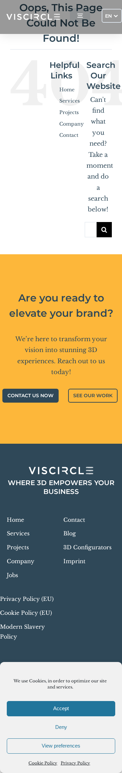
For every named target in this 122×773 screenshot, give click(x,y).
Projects (69, 112)
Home (67, 90)
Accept (61, 708)
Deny (61, 727)
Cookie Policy (42, 763)
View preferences (61, 746)
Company (71, 124)
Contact (68, 135)
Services (69, 101)
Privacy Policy (75, 763)
